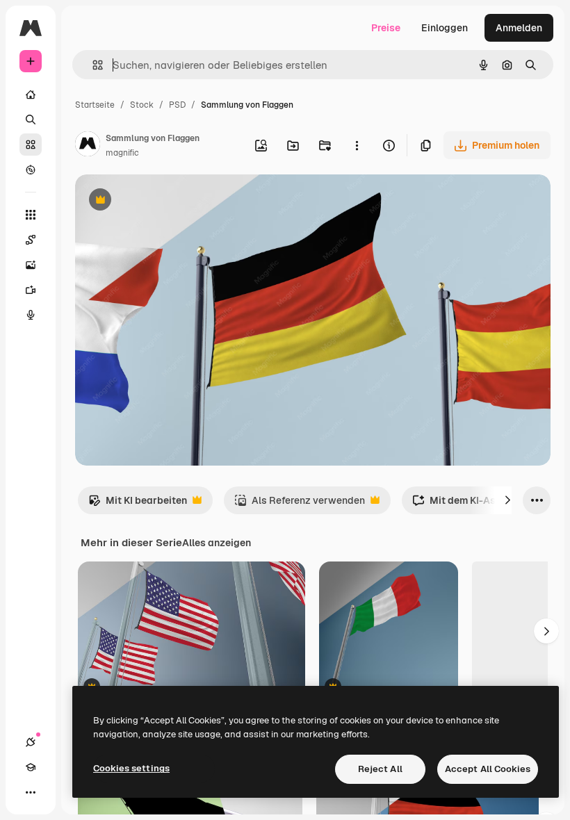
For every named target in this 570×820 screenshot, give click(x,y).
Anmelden (519, 28)
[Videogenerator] (30, 290)
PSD (177, 104)
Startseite (95, 104)
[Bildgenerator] (30, 265)
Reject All (380, 769)
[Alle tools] (30, 215)
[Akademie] (30, 767)
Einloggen (444, 28)
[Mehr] (30, 792)
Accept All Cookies (487, 769)
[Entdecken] (30, 169)
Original (164, 201)
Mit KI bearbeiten (137, 504)
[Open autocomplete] (92, 65)
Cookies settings (131, 768)
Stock (142, 104)
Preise (385, 28)
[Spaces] (30, 240)
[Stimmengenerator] (30, 315)
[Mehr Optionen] (356, 145)
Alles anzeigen (216, 542)
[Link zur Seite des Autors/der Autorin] (87, 146)
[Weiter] (507, 500)
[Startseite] (30, 94)
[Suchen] (30, 119)
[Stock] (30, 144)
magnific (122, 152)
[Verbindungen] (30, 742)
